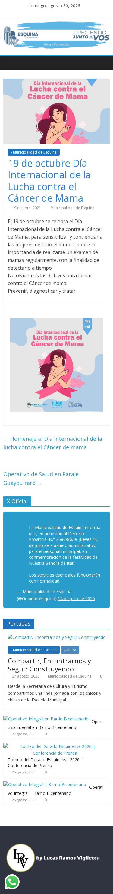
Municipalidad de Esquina (72, 207)
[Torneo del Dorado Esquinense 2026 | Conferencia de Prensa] (55, 746)
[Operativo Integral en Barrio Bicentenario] (46, 719)
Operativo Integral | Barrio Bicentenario (56, 790)
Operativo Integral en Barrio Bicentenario (56, 724)
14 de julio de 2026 (76, 598)
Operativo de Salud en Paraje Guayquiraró (41, 478)
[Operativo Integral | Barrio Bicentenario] (44, 784)
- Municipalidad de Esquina (34, 152)
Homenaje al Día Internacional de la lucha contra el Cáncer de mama (52, 443)
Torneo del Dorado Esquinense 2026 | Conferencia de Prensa (45, 763)
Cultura (70, 649)
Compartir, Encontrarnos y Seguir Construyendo (49, 664)
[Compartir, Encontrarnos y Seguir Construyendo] (57, 637)
